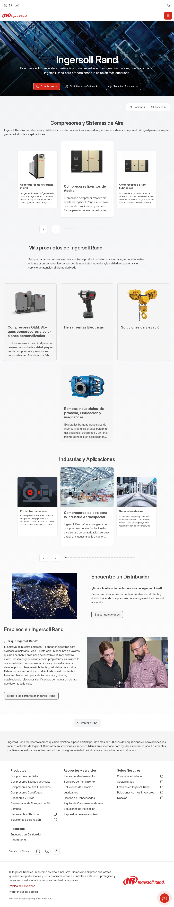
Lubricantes (71, 792)
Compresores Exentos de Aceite (30, 781)
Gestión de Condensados (79, 798)
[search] (168, 5)
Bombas (16, 808)
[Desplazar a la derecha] (56, 229)
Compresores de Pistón (25, 776)
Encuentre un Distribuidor (26, 834)
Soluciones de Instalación (79, 808)
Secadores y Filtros (22, 798)
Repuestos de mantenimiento (81, 814)
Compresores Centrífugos (26, 792)
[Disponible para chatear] (164, 898)
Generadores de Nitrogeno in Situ (31, 803)
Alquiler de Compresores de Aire (83, 803)
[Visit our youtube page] (47, 851)
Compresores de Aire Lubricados (31, 787)
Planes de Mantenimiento (79, 776)
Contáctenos (19, 840)
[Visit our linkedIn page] (38, 851)
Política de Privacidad (22, 886)
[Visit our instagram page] (56, 851)
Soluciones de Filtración (78, 787)
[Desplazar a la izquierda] (43, 229)
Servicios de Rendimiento (79, 781)
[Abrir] (168, 16)
